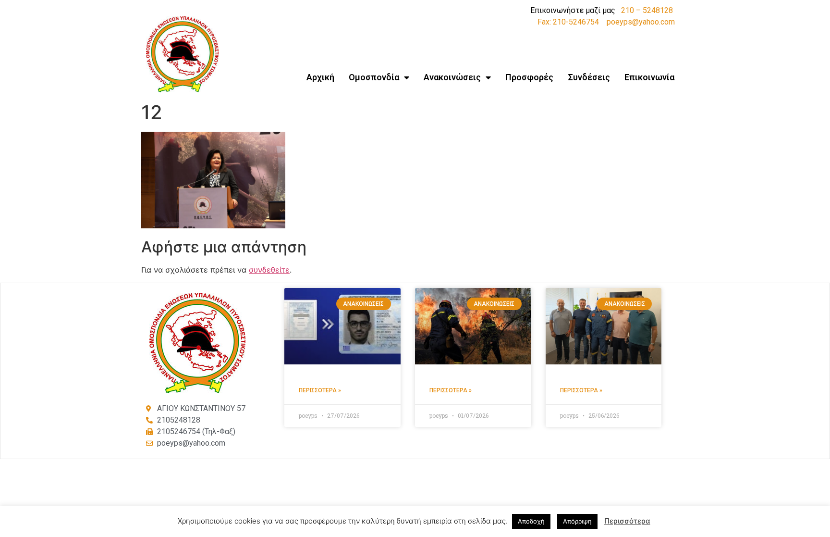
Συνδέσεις (589, 77)
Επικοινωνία (649, 77)
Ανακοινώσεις (452, 77)
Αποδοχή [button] (531, 521)
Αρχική (320, 77)
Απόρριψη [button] (577, 521)
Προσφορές (529, 77)
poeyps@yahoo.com (641, 21)
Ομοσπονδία (374, 77)
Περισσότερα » (320, 390)
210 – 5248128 (647, 10)
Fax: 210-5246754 (568, 21)
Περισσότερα (627, 520)
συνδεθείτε (269, 270)
